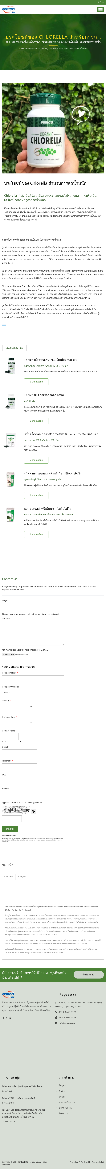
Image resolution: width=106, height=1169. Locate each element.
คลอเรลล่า (8, 877)
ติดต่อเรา (59, 953)
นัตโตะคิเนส (9, 953)
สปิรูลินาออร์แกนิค (42, 949)
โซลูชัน (62, 1086)
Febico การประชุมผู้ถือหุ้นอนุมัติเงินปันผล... (22, 1086)
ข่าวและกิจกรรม (33, 49)
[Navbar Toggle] (100, 9)
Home (21, 49)
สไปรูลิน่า (22, 877)
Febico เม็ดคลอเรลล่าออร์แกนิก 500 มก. (50, 360)
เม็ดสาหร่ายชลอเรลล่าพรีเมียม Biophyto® (52, 473)
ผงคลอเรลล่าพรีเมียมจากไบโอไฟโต (47, 508)
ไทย (102, 3)
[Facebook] (3, 1018)
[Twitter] (6, 1018)
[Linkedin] (10, 1018)
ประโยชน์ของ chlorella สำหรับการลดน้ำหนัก (68, 49)
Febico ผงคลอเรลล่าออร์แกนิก (44, 395)
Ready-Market (98, 1162)
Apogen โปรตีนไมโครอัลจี (34, 953)
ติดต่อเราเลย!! (89, 975)
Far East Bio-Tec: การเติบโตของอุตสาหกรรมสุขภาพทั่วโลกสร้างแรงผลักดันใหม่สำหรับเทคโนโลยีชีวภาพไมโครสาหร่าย (24, 1113)
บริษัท (62, 1097)
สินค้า (62, 1091)
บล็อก (44, 49)
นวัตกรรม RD (65, 1108)
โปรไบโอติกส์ (19, 953)
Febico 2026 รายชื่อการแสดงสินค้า (19, 1098)
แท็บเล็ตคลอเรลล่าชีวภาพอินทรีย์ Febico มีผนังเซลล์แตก (61, 434)
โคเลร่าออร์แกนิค (55, 949)
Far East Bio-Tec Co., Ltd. (28, 1162)
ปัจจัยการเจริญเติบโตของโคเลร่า (74, 949)
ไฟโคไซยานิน (92, 949)
